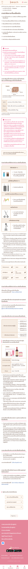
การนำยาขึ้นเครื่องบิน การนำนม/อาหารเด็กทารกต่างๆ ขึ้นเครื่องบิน (14, 33)
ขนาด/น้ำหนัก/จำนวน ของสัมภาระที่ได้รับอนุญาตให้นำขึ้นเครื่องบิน (14, 17)
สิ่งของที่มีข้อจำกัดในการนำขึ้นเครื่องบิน (11, 23)
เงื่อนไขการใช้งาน (4, 555)
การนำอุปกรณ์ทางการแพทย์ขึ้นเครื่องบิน (12, 26)
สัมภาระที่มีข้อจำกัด (11, 507)
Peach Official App (15, 547)
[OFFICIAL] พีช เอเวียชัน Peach (8, 6)
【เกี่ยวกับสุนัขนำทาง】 (17, 462)
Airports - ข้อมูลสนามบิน (21, 6)
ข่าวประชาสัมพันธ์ (5, 530)
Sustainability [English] (8, 527)
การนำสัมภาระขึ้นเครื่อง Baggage (10, 8)
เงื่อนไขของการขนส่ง (5, 557)
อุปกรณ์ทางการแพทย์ (11, 502)
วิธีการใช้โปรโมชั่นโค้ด (7, 539)
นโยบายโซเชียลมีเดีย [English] (17, 557)
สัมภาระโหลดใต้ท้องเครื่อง (12, 497)
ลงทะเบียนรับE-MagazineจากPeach (11, 533)
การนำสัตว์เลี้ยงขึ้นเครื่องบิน (9, 36)
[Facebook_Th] (2, 543)
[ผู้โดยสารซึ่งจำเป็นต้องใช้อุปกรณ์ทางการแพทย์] (12, 308)
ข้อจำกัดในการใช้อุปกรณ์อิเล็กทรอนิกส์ (11, 39)
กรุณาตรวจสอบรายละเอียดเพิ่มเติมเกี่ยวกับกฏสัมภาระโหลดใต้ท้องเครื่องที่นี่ (13, 153)
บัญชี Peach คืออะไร (6, 536)
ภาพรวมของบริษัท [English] (8, 524)
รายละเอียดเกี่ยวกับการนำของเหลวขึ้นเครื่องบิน (13, 29)
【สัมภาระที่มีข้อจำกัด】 (17, 292)
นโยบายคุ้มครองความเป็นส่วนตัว (16, 555)
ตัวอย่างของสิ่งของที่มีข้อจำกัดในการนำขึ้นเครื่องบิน (14, 21)
